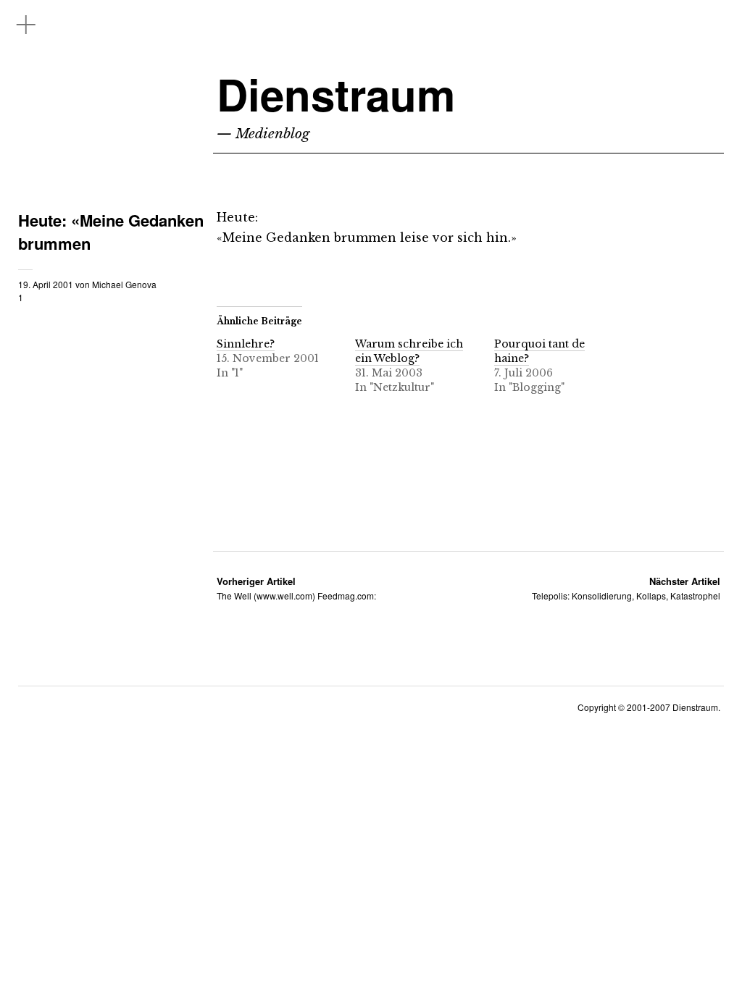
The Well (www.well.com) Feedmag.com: (296, 588)
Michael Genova (124, 284)
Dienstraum (336, 94)
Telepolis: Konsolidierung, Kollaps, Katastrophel (626, 588)
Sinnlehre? (246, 343)
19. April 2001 (45, 284)
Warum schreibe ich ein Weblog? (409, 351)
